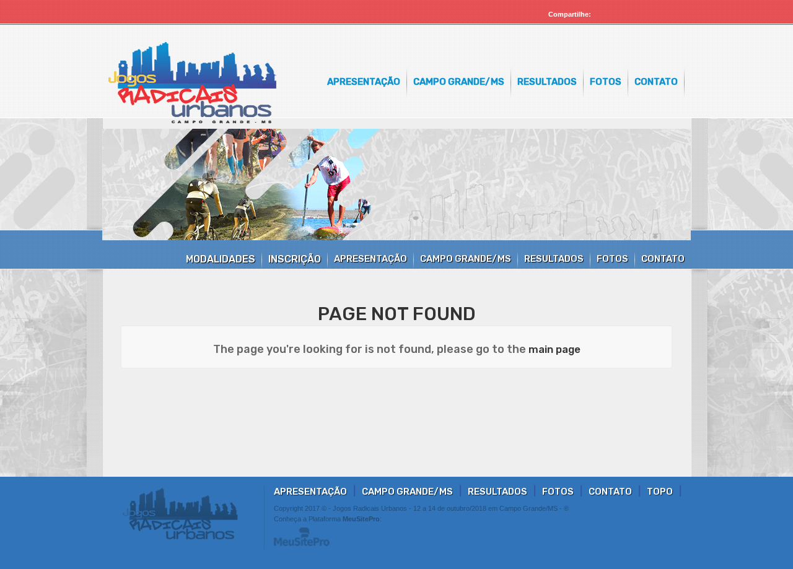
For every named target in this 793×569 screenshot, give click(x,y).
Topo (660, 491)
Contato (656, 81)
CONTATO (663, 259)
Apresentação (363, 81)
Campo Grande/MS (458, 81)
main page (554, 349)
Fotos (605, 81)
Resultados (547, 81)
